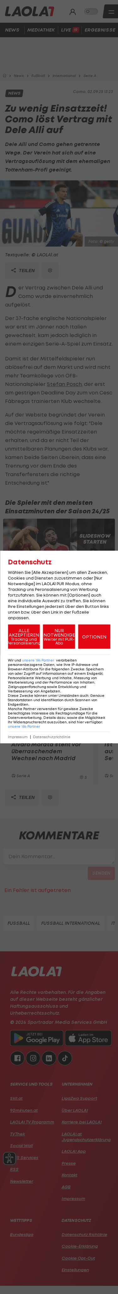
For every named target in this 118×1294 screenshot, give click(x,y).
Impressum (18, 737)
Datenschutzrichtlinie (51, 737)
